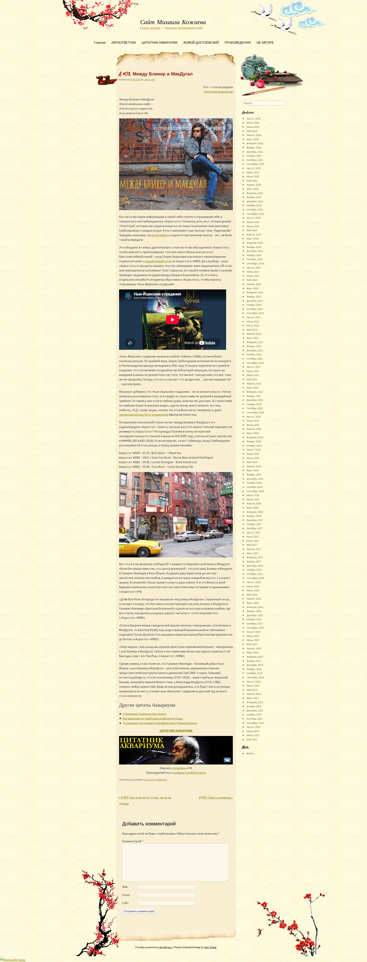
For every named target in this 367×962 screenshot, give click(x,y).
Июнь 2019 (253, 458)
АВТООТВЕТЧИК (123, 43)
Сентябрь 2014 (255, 677)
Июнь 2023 (253, 276)
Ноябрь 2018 (254, 482)
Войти (250, 753)
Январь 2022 (254, 346)
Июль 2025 (253, 172)
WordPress (165, 947)
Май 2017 (252, 545)
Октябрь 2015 (255, 623)
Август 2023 (254, 267)
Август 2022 (254, 317)
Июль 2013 (253, 731)
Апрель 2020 (254, 429)
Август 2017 (254, 532)
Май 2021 (252, 379)
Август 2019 (254, 449)
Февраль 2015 (255, 656)
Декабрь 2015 (255, 615)
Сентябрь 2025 (255, 164)
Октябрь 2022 (255, 309)
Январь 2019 (254, 474)
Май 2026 (252, 131)
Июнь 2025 (253, 176)
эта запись (178, 768)
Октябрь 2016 (255, 574)
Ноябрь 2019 (254, 445)
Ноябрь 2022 (254, 304)
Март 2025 (253, 189)
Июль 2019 (253, 454)
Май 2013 (252, 739)
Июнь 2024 (253, 226)
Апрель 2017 (254, 549)
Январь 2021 (254, 396)
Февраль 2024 (255, 242)
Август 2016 (254, 582)
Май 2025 (252, 180)
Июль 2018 (253, 495)
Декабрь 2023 (255, 251)
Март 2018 (253, 507)
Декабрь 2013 (255, 710)
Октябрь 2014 (255, 673)
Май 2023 (252, 280)
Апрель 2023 (254, 284)
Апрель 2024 (254, 234)
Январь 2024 (254, 247)
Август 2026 (254, 118)
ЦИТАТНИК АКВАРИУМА (160, 43)
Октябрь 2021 (255, 358)
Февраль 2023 (255, 292)
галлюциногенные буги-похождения (143, 414)
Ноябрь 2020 (254, 404)
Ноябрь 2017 (254, 524)
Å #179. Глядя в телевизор (216, 798)
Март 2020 (253, 433)
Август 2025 (254, 168)
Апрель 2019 (254, 466)
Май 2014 (252, 690)
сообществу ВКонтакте (189, 772)
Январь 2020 (254, 441)
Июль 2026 (253, 122)
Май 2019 (252, 462)
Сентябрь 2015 (255, 627)
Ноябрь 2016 (254, 569)
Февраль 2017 (255, 557)
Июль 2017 (253, 536)
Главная (100, 43)
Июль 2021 (253, 371)
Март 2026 (253, 139)
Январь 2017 (254, 561)
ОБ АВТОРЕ (265, 43)
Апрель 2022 (254, 333)
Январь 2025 (254, 197)
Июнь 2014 (253, 685)
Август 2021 (254, 367)
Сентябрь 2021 (255, 363)
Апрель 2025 (254, 184)
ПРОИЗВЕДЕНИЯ (238, 43)
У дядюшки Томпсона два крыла (144, 714)
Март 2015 (253, 652)
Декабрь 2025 (255, 151)
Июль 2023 (253, 271)
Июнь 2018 (253, 499)
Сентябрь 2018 (255, 491)
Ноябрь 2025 (254, 155)
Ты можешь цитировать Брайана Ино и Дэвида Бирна (160, 723)
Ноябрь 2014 (254, 669)
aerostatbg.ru (160, 235)
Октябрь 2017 (255, 528)
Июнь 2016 (253, 590)
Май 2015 (252, 644)
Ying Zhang (210, 947)
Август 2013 (254, 727)
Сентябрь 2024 (255, 214)
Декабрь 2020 (255, 400)
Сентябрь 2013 (255, 723)
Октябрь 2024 (255, 209)
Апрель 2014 (254, 694)
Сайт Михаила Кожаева (173, 22)
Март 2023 (253, 288)
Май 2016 (252, 594)
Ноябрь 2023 (254, 255)
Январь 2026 (254, 147)
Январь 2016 (254, 611)
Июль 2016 (253, 586)
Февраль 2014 (255, 702)
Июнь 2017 (253, 540)
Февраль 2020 (255, 437)
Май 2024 (252, 230)
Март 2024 (253, 238)
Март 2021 (253, 387)
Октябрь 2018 (255, 487)
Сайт (125, 903)
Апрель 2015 (254, 648)
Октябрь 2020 (255, 408)
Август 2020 (254, 416)
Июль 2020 (253, 420)
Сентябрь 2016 (255, 578)
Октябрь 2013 (255, 718)
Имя (124, 887)
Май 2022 (252, 329)
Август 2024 (254, 218)
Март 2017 (253, 553)
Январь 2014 (254, 706)
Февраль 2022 (255, 342)
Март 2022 (253, 338)
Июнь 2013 (253, 735)
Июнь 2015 (253, 640)
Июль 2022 (253, 321)
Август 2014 (254, 681)
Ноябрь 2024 (254, 205)
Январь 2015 (254, 661)
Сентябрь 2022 (255, 313)
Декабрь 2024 (255, 201)
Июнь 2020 (253, 425)
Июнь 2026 (253, 127)
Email (126, 895)
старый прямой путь (157, 261)
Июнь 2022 (253, 325)
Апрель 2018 (254, 503)
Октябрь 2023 (255, 259)
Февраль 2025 (255, 193)
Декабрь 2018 (255, 478)
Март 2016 (253, 603)
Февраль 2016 (255, 607)
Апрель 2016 (254, 598)
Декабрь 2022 (255, 300)
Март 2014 (253, 698)
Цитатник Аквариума (218, 91)
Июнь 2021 (253, 375)
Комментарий (132, 841)
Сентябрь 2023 (255, 263)
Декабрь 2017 (255, 520)
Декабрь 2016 (255, 565)
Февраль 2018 (255, 512)
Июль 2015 (253, 636)
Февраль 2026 (255, 143)
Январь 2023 (254, 296)
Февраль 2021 (255, 391)
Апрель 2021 (254, 383)
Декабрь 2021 (255, 350)
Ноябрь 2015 (254, 619)
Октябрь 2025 (255, 160)
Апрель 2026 (254, 135)
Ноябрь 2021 (254, 354)
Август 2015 (254, 631)
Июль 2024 (253, 222)
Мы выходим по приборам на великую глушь (153, 718)
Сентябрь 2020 (255, 412)
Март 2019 (253, 470)
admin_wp (149, 79)
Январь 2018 (254, 516)
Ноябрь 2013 (254, 714)
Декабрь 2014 (255, 665)
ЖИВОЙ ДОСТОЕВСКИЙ (201, 43)
